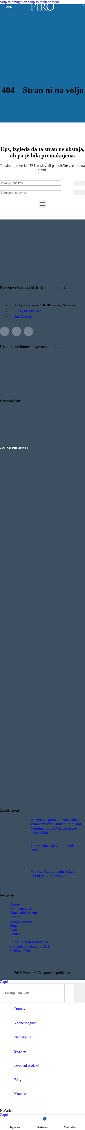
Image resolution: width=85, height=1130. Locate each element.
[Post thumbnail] (18, 827)
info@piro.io (24, 316)
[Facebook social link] (4, 331)
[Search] (79, 183)
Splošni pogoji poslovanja (28, 942)
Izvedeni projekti (21, 921)
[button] (43, 204)
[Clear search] (70, 183)
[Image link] (12, 434)
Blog (13, 925)
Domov (15, 904)
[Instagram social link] (16, 331)
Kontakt (15, 934)
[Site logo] (42, 10)
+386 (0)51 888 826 (28, 311)
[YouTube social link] (28, 331)
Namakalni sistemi (23, 913)
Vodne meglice (20, 909)
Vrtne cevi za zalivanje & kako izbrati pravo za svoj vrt (53, 873)
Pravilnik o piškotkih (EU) (29, 946)
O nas (13, 930)
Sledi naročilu (19, 951)
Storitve (15, 917)
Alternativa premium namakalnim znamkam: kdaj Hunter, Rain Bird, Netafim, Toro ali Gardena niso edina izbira (56, 826)
